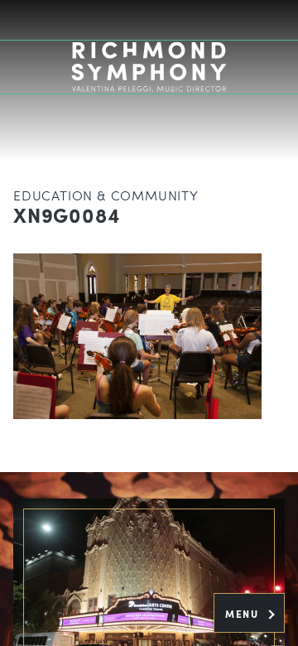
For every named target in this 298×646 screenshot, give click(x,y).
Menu (243, 613)
